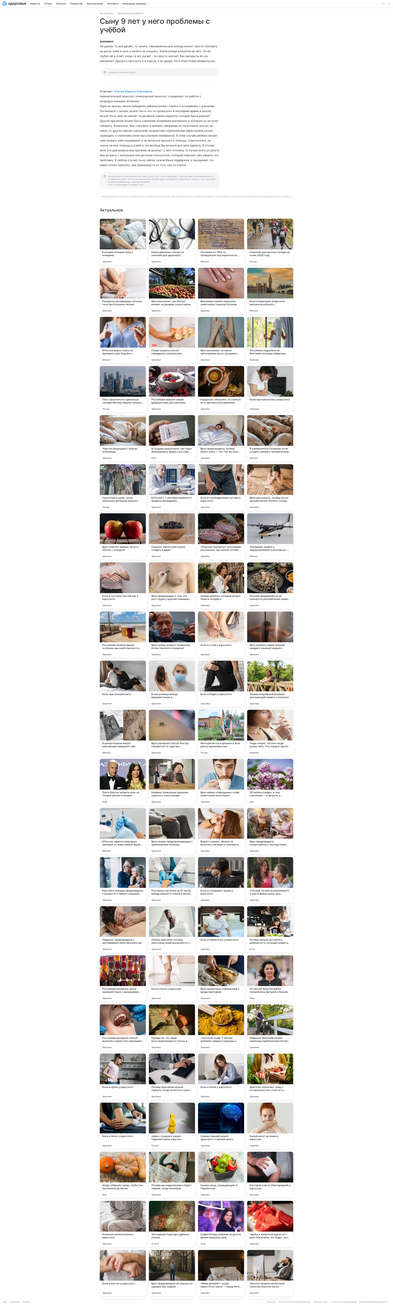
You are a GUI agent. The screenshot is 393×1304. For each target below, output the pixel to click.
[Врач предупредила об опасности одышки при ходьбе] (172, 1273)
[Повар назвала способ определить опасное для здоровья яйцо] (172, 340)
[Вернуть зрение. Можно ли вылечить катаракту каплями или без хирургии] (221, 831)
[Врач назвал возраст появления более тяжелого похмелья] (172, 635)
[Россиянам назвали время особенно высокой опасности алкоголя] (123, 635)
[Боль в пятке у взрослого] (123, 1126)
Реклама (26, 1302)
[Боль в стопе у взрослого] (221, 635)
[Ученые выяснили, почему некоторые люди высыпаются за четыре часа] (172, 929)
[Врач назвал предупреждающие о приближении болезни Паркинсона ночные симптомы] (172, 831)
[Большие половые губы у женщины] (123, 242)
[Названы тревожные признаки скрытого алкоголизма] (172, 782)
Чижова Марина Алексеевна (133, 91)
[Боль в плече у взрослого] (221, 1077)
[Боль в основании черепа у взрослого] (221, 880)
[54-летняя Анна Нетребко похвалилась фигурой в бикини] (270, 978)
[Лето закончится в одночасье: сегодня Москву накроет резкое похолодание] (123, 389)
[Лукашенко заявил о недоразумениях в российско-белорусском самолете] (270, 536)
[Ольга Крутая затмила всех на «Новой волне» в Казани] (123, 782)
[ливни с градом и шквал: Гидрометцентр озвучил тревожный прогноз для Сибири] (172, 1126)
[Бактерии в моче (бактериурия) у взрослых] (270, 1175)
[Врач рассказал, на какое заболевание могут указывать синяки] (221, 340)
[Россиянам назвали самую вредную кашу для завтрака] (172, 389)
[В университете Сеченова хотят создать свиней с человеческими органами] (270, 438)
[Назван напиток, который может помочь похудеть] (221, 585)
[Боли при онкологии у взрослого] (270, 389)
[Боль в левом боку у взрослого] (221, 929)
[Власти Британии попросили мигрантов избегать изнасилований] (270, 291)
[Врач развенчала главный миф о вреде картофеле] (221, 978)
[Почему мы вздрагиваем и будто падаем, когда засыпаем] (172, 1175)
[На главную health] (16, 3)
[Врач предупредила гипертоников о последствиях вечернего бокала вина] (270, 831)
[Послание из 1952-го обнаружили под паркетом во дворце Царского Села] (221, 242)
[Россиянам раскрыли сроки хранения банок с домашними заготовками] (123, 978)
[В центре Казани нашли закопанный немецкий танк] (123, 733)
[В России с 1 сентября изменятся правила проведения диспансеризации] (172, 487)
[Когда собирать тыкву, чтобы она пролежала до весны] (123, 1175)
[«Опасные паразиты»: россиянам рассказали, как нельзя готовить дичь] (221, 536)
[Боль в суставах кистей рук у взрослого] (123, 585)
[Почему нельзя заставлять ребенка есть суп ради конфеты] (270, 929)
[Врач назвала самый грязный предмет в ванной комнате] (270, 635)
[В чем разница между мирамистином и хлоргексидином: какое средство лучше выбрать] (172, 684)
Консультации (106, 13)
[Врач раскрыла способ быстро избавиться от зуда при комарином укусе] (172, 733)
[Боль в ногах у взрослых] (172, 978)
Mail (5, 1302)
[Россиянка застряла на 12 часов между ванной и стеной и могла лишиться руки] (172, 880)
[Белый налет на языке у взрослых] (270, 1126)
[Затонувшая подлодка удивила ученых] (172, 1224)
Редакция (271, 1302)
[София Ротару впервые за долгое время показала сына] (221, 1224)
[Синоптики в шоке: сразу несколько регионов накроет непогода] (123, 487)
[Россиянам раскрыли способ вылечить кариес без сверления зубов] (123, 1027)
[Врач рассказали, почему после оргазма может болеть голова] (270, 487)
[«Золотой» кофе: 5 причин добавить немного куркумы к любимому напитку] (221, 1027)
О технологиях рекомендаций (343, 1302)
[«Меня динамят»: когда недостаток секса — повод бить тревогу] (221, 1273)
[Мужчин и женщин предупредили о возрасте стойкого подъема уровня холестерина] (123, 880)
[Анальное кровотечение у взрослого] (123, 1224)
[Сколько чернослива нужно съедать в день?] (172, 536)
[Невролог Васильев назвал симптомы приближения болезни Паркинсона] (270, 1027)
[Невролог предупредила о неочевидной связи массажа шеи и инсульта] (123, 929)
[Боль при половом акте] (123, 684)
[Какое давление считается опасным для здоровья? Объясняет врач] (172, 242)
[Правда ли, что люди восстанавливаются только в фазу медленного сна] (172, 1027)
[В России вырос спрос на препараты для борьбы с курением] (123, 340)
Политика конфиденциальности (373, 1302)
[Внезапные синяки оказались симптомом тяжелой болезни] (221, 291)
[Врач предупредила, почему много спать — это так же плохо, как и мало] (221, 438)
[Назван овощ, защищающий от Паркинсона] (221, 1175)
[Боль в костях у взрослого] (123, 1273)
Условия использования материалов (294, 1302)
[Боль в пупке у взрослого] (123, 1077)
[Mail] (4, 3)
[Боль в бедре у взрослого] (221, 684)
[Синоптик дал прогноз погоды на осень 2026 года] (270, 242)
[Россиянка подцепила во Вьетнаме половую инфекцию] (270, 340)
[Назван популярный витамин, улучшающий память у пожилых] (270, 684)
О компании (14, 1302)
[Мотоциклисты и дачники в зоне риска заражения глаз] (221, 733)
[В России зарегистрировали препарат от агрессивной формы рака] (123, 831)
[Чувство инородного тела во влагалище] (123, 438)
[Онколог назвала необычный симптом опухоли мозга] (270, 1273)
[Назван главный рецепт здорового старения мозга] (221, 1126)
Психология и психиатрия (130, 13)
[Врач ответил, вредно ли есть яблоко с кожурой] (123, 536)
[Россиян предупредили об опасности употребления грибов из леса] (270, 585)
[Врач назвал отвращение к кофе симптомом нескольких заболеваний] (221, 782)
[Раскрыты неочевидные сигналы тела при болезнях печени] (123, 291)
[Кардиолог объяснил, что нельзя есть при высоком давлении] (221, 389)
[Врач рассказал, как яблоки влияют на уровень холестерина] (172, 291)
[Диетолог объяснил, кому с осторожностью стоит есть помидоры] (270, 1077)
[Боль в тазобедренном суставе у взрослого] (221, 487)
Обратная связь (320, 1302)
